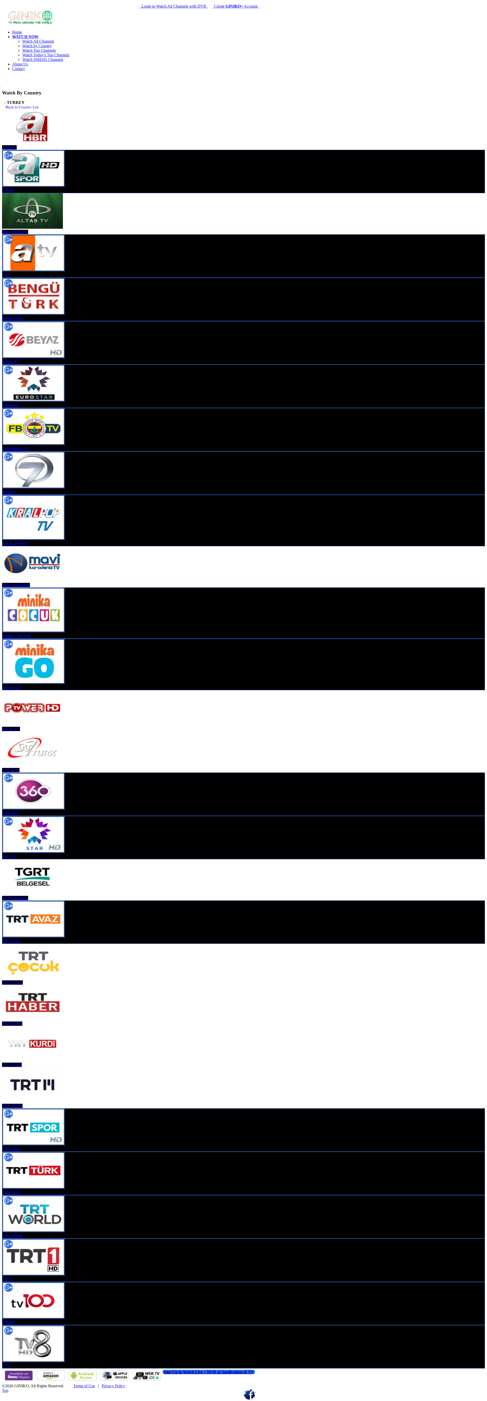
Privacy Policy (113, 1386)
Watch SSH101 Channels (42, 59)
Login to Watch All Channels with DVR (174, 6)
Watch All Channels (38, 41)
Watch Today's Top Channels (45, 55)
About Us (20, 64)
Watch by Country (37, 46)
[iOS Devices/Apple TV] (114, 1379)
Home (17, 32)
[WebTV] (146, 1379)
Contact (18, 69)
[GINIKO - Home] (31, 23)
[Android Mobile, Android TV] (82, 1379)
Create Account (235, 6)
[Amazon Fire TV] (51, 1379)
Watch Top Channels (39, 50)
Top (5, 1390)
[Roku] (19, 1379)
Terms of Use (84, 1386)
